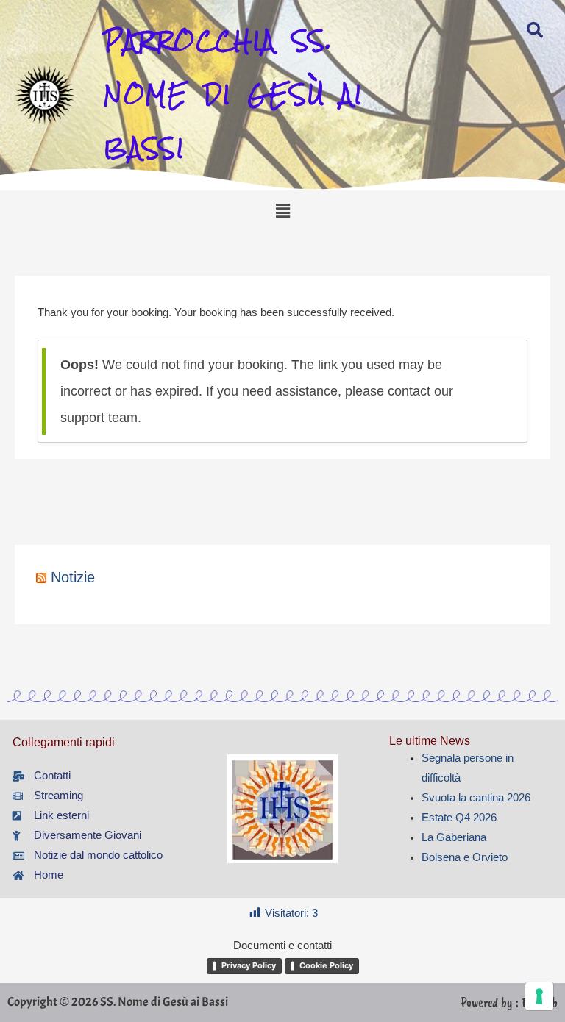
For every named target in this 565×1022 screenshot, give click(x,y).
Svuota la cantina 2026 (476, 798)
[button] (282, 211)
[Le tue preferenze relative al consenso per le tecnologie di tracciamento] (539, 996)
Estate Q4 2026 (459, 817)
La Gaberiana (454, 837)
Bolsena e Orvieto (465, 857)
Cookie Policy (326, 965)
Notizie (73, 577)
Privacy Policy (248, 965)
